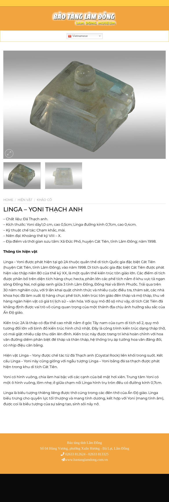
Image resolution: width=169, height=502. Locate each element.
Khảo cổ (44, 200)
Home (8, 200)
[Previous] (12, 104)
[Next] (157, 104)
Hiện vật (25, 200)
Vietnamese (80, 36)
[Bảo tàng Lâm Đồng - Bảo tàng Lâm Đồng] (84, 18)
